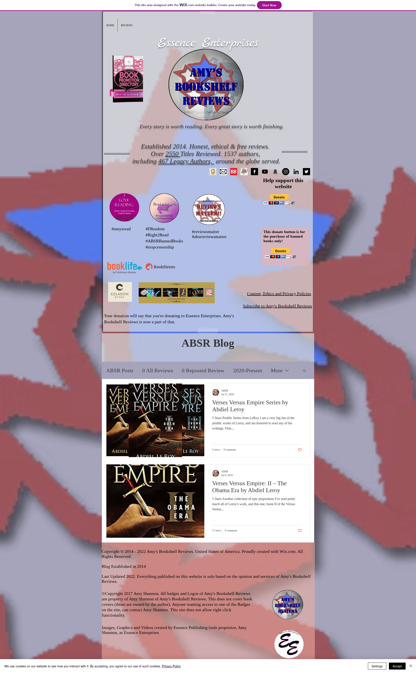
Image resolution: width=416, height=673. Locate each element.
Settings (377, 666)
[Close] (410, 666)
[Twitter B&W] (306, 171)
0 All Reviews (157, 370)
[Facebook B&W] (254, 171)
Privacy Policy (171, 666)
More (277, 370)
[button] (127, 25)
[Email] (223, 171)
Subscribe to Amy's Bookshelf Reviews (277, 306)
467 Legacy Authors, (186, 161)
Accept (397, 666)
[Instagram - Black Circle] (285, 171)
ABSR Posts (119, 370)
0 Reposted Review (203, 370)
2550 (173, 153)
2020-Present (247, 370)
